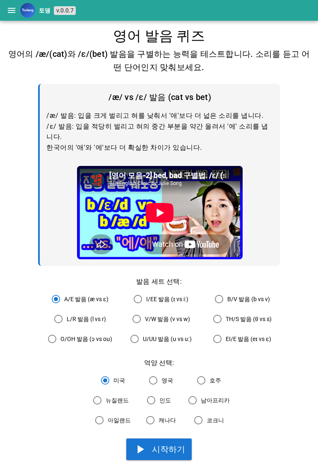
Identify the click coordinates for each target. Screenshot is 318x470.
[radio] (78, 299)
